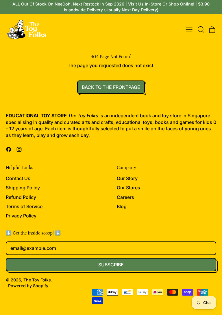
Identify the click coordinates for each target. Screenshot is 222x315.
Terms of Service (24, 206)
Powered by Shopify (28, 285)
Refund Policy (21, 197)
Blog (122, 206)
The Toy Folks (37, 279)
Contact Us (18, 178)
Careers (125, 197)
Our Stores (128, 188)
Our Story (127, 178)
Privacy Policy (21, 216)
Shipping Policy (23, 188)
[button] (201, 29)
